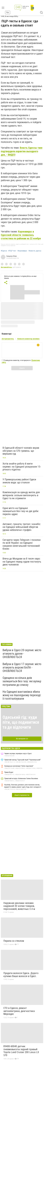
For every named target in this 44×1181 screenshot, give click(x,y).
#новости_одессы (35, 251)
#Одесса (4, 251)
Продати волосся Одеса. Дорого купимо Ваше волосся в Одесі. (20, 975)
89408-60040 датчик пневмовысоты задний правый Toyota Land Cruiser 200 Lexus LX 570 (21, 1051)
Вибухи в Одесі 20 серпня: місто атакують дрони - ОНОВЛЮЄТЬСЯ (22, 653)
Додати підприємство (22, 795)
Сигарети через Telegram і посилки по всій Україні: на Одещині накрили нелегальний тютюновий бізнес (22, 544)
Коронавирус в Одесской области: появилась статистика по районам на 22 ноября (21, 235)
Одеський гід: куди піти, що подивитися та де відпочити (21, 722)
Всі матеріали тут (22, 739)
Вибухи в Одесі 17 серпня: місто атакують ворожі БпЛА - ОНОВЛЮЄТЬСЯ (22, 667)
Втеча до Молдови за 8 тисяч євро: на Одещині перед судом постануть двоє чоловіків (22, 561)
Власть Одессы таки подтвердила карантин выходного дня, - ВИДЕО (21, 151)
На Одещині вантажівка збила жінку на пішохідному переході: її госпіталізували (22, 695)
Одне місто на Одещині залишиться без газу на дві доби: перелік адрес (21, 511)
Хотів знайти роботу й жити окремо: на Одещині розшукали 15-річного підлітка (22, 466)
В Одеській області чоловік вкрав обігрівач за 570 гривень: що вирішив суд (21, 450)
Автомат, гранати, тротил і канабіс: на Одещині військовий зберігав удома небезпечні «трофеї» (22, 527)
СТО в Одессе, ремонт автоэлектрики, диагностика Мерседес (19, 1011)
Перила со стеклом (13, 940)
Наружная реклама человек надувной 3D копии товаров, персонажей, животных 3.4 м (19, 906)
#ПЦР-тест (12, 251)
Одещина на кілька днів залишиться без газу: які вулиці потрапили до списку (22, 681)
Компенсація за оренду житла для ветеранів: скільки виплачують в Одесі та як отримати (21, 495)
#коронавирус (22, 251)
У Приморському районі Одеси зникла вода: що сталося (19, 481)
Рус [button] (7, 12)
